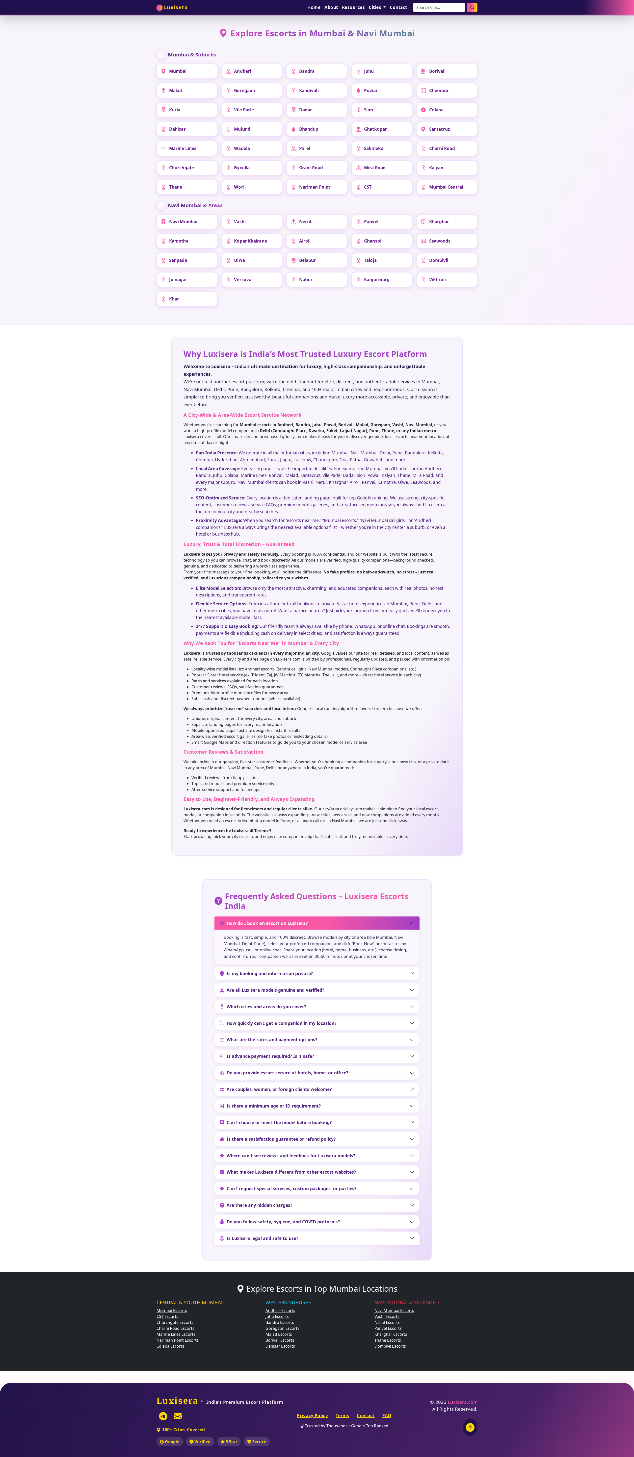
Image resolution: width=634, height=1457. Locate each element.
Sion (368, 110)
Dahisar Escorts (280, 1346)
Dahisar (177, 129)
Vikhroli (437, 279)
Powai (370, 90)
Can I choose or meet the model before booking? (279, 1122)
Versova (242, 279)
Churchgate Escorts (175, 1322)
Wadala (242, 148)
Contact (398, 7)
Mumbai (178, 71)
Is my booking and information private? (270, 973)
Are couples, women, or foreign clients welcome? (279, 1089)
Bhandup (308, 129)
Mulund (242, 129)
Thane (175, 187)
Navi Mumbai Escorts (394, 1310)
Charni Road (442, 148)
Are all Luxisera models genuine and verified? (275, 990)
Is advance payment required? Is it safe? (270, 1056)
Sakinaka (373, 148)
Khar (174, 299)
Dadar (305, 110)
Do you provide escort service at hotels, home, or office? (287, 1073)
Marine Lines (182, 148)
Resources (353, 7)
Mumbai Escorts (172, 1310)
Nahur (306, 279)
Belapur (307, 260)
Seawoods (440, 241)
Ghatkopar (375, 129)
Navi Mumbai (183, 221)
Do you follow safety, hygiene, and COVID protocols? (283, 1222)
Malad (175, 90)
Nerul (305, 221)
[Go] (472, 7)
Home (313, 7)
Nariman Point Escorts (178, 1340)
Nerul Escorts (387, 1322)
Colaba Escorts (170, 1346)
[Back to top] (470, 1427)
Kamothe (178, 241)
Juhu (369, 71)
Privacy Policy (312, 1415)
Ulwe (239, 260)
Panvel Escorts (388, 1328)
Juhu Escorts (277, 1316)
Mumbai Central (446, 187)
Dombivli (439, 260)
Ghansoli (373, 241)
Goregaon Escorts (282, 1328)
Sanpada (178, 260)
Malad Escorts (278, 1334)
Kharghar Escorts (390, 1334)
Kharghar (439, 221)
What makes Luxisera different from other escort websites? (291, 1172)
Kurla (175, 110)
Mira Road (375, 168)
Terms (342, 1415)
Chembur (439, 90)
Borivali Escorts (279, 1340)
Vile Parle (244, 110)
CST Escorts (167, 1316)
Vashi (240, 221)
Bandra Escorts (279, 1322)
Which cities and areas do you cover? (266, 1007)
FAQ (387, 1415)
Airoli (305, 241)
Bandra (307, 71)
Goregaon (244, 90)
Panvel (371, 221)
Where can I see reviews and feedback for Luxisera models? (291, 1156)
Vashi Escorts (386, 1316)
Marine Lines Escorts (176, 1334)
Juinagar (178, 279)
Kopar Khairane (250, 241)
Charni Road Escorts (175, 1328)
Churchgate (181, 168)
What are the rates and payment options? (272, 1039)
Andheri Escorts (280, 1310)
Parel (304, 148)
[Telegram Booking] (163, 1416)
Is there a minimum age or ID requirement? (274, 1106)
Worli (240, 187)
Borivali (437, 71)
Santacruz (439, 129)
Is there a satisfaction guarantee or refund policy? (281, 1139)
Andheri (242, 71)
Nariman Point (314, 187)
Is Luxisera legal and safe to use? (262, 1238)
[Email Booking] (178, 1416)
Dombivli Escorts (390, 1346)
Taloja (370, 260)
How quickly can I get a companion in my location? (281, 1023)
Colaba (436, 110)
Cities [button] (375, 7)
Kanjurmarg (377, 279)
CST (367, 187)
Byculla (242, 168)
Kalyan (436, 168)
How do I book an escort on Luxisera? (267, 923)
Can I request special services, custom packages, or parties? (291, 1188)
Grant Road (311, 168)
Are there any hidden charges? (259, 1205)
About (331, 7)
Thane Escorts (387, 1340)
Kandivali (309, 90)
